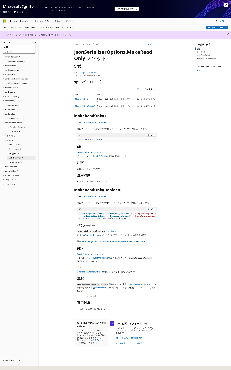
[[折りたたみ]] (35, 42)
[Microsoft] (4, 21)
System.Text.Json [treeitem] (11, 57)
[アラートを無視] (226, 5)
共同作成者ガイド (90, 341)
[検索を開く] (216, 21)
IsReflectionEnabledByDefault (90, 271)
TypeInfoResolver (101, 156)
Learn (77, 44)
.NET (84, 44)
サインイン (224, 21)
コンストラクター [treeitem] (13, 131)
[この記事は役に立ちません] (199, 70)
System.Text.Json (89, 72)
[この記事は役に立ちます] (196, 70)
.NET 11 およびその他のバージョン (94, 181)
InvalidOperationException (89, 152)
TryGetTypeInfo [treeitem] (15, 162)
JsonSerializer (100, 287)
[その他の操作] (155, 44)
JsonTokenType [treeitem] (11, 166)
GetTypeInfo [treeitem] (14, 153)
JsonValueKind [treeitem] (10, 171)
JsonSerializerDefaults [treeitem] (13, 118)
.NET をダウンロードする (217, 27)
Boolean (111, 231)
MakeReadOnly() (81, 99)
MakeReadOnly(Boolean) (85, 106)
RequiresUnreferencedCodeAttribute (128, 241)
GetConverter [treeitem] (14, 149)
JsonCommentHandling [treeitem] (14, 61)
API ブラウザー (94, 44)
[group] (117, 216)
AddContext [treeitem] (13, 144)
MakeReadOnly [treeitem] (15, 158)
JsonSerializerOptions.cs (95, 122)
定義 (198, 49)
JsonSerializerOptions (140, 284)
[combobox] (19, 47)
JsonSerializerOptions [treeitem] (15, 127)
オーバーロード (202, 52)
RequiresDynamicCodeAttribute (96, 241)
